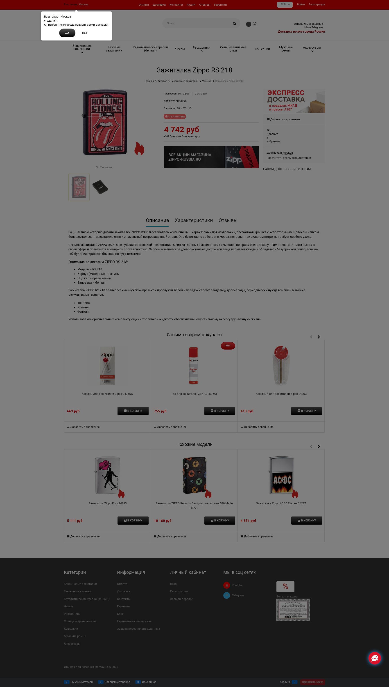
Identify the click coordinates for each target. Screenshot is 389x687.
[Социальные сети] (375, 658)
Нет (84, 32)
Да (67, 32)
